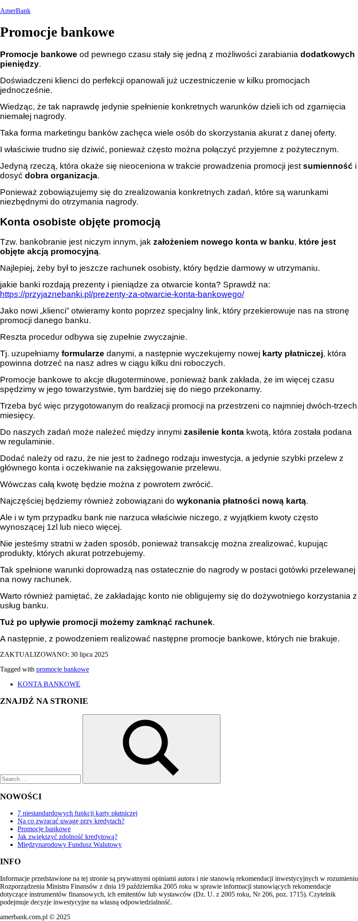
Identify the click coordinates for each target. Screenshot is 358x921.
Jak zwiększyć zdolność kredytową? (67, 836)
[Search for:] (41, 778)
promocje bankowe (62, 669)
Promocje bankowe (44, 828)
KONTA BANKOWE (48, 684)
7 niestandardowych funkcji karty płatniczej (77, 813)
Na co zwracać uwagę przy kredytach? (70, 821)
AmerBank (15, 10)
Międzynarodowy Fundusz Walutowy (69, 844)
